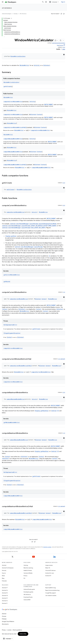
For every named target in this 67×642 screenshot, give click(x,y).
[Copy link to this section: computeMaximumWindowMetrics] (29, 393)
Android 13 (5, 598)
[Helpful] (61, 14)
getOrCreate (7, 86)
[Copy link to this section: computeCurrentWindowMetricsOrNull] (32, 359)
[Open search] (43, 2)
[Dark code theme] (64, 55)
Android (4, 565)
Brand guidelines (17, 630)
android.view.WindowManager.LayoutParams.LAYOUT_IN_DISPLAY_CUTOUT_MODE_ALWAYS (29, 225)
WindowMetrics (24, 65)
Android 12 (5, 600)
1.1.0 (64, 292)
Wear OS (47, 568)
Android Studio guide (29, 589)
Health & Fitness (28, 570)
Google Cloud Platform (8, 621)
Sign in (63, 2)
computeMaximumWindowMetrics (13, 139)
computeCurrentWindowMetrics (13, 101)
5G (24, 578)
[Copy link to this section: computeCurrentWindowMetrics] (28, 206)
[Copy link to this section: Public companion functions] (29, 176)
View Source (60, 45)
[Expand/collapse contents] (11, 18)
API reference (7, 8)
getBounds (7, 281)
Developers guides (28, 592)
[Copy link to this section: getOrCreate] (13, 183)
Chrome (4, 616)
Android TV (48, 575)
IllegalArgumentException (12, 333)
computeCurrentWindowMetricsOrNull (15, 127)
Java (63, 49)
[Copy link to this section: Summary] (12, 72)
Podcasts (4, 581)
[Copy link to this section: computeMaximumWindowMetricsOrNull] (34, 507)
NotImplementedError (10, 325)
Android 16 (5, 590)
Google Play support (50, 593)
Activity (37, 65)
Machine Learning (28, 568)
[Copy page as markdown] (60, 40)
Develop (15, 13)
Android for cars (49, 573)
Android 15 (5, 593)
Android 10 (55, 411)
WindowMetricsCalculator (18, 56)
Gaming (26, 565)
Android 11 (4, 603)
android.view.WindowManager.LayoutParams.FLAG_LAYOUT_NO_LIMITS (24, 227)
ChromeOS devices (50, 570)
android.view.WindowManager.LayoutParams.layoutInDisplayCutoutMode (33, 224)
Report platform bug (50, 587)
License (9, 630)
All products (5, 624)
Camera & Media (28, 573)
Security (4, 570)
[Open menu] (2, 2)
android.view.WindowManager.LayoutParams (29, 247)
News (3, 575)
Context (39, 114)
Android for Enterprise (7, 568)
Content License (47, 547)
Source (4, 573)
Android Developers (6, 13)
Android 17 (5, 587)
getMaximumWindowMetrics (11, 422)
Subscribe (23, 634)
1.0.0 (64, 47)
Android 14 (5, 595)
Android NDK (27, 599)
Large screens (49, 565)
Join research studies (50, 595)
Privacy (25, 575)
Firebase (4, 619)
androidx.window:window (58, 43)
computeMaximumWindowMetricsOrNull (15, 164)
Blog (3, 578)
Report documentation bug (52, 590)
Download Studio (28, 597)
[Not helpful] (64, 14)
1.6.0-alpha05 (61, 359)
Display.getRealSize (41, 411)
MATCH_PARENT (48, 104)
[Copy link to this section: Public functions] (18, 198)
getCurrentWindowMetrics (12, 275)
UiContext (46, 65)
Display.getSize (11, 236)
